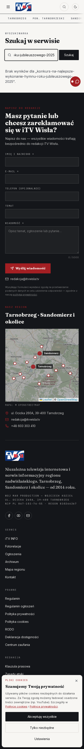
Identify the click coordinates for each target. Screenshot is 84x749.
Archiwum (12, 562)
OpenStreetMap (67, 399)
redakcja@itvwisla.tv (24, 279)
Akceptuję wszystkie (42, 716)
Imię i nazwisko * (19, 154)
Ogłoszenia (13, 554)
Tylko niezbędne (42, 728)
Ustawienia (42, 739)
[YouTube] (18, 515)
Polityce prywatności (44, 706)
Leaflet (47, 399)
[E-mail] (28, 515)
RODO (9, 629)
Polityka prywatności (19, 614)
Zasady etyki (14, 674)
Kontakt (10, 577)
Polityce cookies (16, 706)
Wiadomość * (14, 223)
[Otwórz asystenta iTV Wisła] (75, 81)
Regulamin (12, 598)
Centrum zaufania (17, 645)
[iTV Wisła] (14, 456)
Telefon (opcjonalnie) (23, 188)
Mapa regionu (15, 569)
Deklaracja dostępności (22, 637)
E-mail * (12, 171)
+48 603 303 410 (23, 426)
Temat (9, 205)
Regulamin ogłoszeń (19, 606)
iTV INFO (11, 538)
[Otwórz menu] (8, 7)
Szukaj (69, 55)
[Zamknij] (76, 681)
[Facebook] (9, 515)
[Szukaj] (64, 7)
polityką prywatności (25, 294)
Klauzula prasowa (17, 666)
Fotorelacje (13, 546)
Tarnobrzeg (17, 18)
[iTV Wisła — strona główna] (23, 7)
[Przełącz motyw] (75, 6)
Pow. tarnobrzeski (49, 18)
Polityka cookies (17, 621)
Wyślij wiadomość (30, 268)
